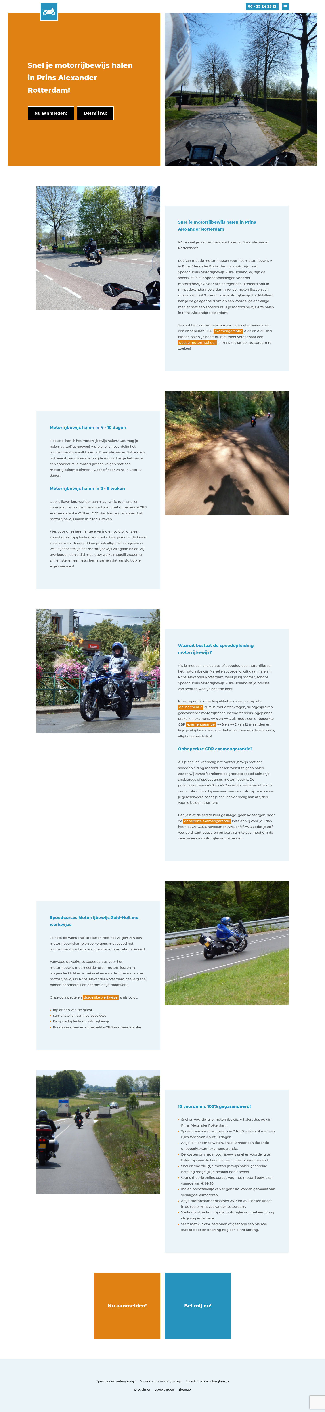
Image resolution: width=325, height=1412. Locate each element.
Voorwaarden (164, 1389)
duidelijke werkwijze (100, 997)
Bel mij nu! (198, 1306)
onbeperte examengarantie (207, 821)
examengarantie (228, 331)
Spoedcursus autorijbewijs (116, 1381)
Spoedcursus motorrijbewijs (160, 1381)
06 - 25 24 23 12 (262, 6)
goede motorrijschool (197, 342)
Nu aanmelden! (127, 1306)
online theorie (190, 707)
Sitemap (184, 1389)
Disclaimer (142, 1389)
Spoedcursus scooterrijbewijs (207, 1381)
